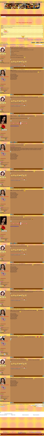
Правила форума (36, 39)
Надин (7, 43)
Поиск (40, 39)
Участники (31, 39)
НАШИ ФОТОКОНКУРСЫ (14, 226)
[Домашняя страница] (15, 142)
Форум (1, 44)
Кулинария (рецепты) (6, 44)
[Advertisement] (22, 11)
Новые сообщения (27, 39)
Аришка (5, 335)
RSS (42, 39)
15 (24, 377)
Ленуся (5, 114)
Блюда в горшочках (19, 44)
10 (24, 263)
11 (24, 290)
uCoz (41, 434)
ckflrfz (5, 46)
